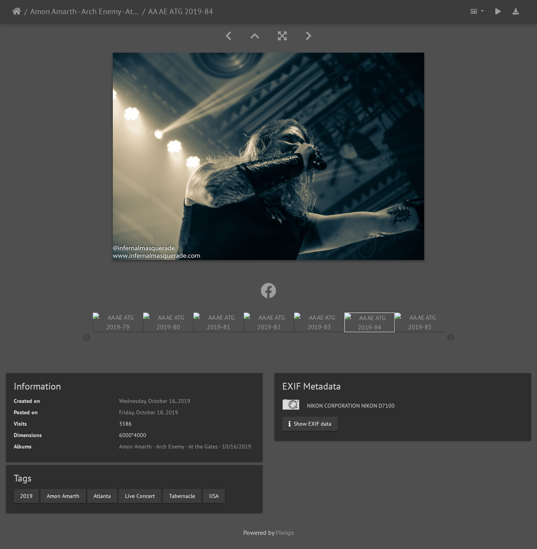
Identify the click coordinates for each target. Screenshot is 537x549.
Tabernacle (182, 495)
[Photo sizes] (477, 11)
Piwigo (285, 532)
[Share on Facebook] (268, 290)
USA (214, 495)
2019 (26, 495)
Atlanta (102, 495)
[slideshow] (498, 11)
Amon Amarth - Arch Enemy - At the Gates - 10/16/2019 (84, 11)
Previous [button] (87, 338)
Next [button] (450, 338)
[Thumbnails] (254, 35)
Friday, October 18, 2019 (148, 412)
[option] (118, 322)
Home (16, 11)
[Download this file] (516, 11)
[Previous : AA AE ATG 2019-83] (228, 35)
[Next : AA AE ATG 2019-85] (308, 35)
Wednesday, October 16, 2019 (154, 400)
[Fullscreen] (282, 35)
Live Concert (140, 495)
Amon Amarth (63, 495)
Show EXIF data (311, 423)
